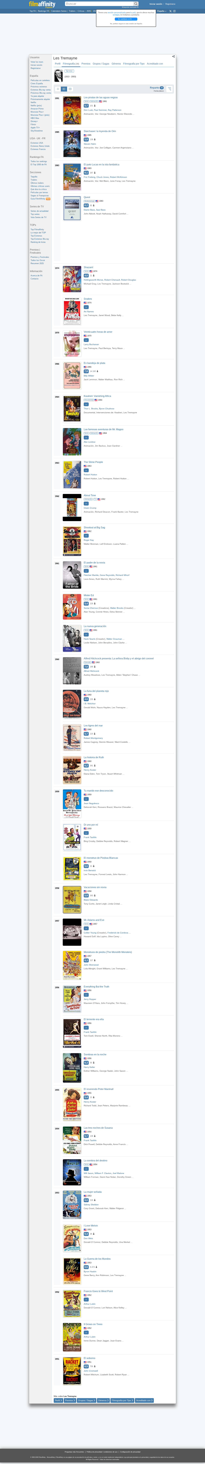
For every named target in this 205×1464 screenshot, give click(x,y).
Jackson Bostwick (120, 284)
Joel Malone (118, 1173)
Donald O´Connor (92, 1242)
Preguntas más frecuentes (74, 1452)
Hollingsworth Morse (93, 280)
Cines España (37, 83)
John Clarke (119, 642)
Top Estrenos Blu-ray (40, 239)
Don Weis (88, 1238)
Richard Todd (90, 1105)
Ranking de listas (38, 242)
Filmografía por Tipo (134, 63)
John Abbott (89, 213)
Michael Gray (90, 284)
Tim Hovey (121, 1003)
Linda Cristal (114, 904)
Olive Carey (113, 936)
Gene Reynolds (107, 575)
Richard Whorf (122, 575)
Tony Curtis (89, 904)
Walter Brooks (116, 608)
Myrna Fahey (115, 579)
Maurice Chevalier (122, 807)
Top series (35, 214)
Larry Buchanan (91, 344)
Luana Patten (119, 544)
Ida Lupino (102, 936)
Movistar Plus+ (37, 112)
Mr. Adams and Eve (94, 920)
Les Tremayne (65, 58)
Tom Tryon (101, 774)
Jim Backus (100, 446)
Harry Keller (89, 1067)
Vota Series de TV (39, 217)
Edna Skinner (116, 612)
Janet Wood (104, 315)
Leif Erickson (106, 544)
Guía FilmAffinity (40, 199)
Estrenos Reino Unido (40, 146)
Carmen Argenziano (121, 147)
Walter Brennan (91, 544)
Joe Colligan (105, 147)
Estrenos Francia (38, 149)
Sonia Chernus (91, 608)
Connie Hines (102, 612)
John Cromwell (91, 1371)
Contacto (34, 279)
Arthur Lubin (89, 1304)
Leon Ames (89, 579)
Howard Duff (90, 936)
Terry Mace (117, 348)
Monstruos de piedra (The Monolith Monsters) (108, 952)
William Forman (91, 1177)
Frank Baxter (117, 512)
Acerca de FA (36, 275)
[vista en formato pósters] (70, 89)
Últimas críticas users (40, 186)
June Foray (115, 181)
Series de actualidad (39, 211)
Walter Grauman (114, 639)
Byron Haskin (90, 1271)
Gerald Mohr (90, 707)
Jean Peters (103, 1105)
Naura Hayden (104, 707)
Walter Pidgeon (116, 1208)
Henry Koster (90, 770)
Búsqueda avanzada (129, 7)
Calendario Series (59, 11)
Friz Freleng (89, 177)
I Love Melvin (91, 1225)
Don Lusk (88, 110)
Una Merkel (124, 1242)
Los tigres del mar (93, 725)
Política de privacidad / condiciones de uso (102, 1452)
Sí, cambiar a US (125, 19)
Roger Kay (89, 540)
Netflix (33, 102)
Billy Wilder (89, 376)
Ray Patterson (114, 110)
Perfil (57, 63)
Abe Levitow (89, 442)
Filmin (33, 124)
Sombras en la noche (95, 1054)
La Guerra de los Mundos (97, 1259)
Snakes (88, 299)
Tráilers (72, 11)
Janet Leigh (101, 904)
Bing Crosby (89, 841)
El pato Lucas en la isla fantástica (101, 164)
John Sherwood (91, 965)
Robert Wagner (121, 841)
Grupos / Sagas (101, 63)
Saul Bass (101, 210)
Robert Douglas (128, 280)
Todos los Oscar (38, 260)
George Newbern (107, 114)
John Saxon (119, 1071)
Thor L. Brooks (91, 408)
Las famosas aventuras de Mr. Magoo (103, 429)
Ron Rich (118, 379)
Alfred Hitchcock (91, 671)
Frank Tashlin (90, 837)
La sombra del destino (95, 1160)
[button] (173, 56)
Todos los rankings (39, 161)
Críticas (81, 11)
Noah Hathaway (103, 213)
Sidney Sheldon (91, 1204)
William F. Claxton (103, 1173)
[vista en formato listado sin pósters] (58, 89)
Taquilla (34, 177)
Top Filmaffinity (37, 229)
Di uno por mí (91, 824)
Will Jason (88, 1173)
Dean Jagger (103, 1340)
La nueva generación (95, 626)
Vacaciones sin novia (95, 887)
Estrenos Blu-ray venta (41, 90)
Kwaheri (118, 412)
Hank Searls (89, 639)
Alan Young (89, 612)
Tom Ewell (88, 1036)
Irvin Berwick (90, 870)
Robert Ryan (121, 1374)
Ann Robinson (102, 1275)
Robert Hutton (90, 474)
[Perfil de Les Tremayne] (58, 75)
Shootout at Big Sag (94, 527)
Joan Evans (115, 1340)
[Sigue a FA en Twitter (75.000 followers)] (170, 11)
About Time (90, 495)
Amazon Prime (37, 109)
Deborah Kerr (90, 807)
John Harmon (119, 874)
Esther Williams (91, 1071)
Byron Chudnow (106, 408)
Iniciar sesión (36, 65)
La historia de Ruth (94, 757)
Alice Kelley (118, 1307)
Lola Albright (89, 968)
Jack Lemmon (90, 379)
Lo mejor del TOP (38, 233)
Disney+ (34, 121)
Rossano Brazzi (105, 807)
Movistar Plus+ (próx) (40, 115)
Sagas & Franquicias (40, 195)
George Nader (106, 1071)
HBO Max (35, 118)
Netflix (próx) (36, 105)
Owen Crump (90, 508)
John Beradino (105, 642)
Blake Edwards (91, 900)
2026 (95, 11)
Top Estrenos (36, 236)
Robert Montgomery (93, 738)
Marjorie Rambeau (119, 1105)
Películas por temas (39, 192)
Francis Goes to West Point (98, 1291)
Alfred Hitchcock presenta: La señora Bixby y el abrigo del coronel (119, 658)
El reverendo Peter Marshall (98, 1089)
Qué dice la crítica (39, 189)
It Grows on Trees (93, 1324)
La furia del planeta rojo (96, 691)
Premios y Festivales (40, 257)
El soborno (89, 1358)
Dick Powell (89, 1144)
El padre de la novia (94, 562)
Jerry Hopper (90, 999)
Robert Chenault (112, 280)
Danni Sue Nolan (108, 1177)
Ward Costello (121, 742)
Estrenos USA (37, 143)
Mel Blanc (104, 181)
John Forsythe (108, 1003)
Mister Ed (89, 595)
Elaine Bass (89, 210)
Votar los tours (37, 62)
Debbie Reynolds (104, 841)
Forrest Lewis (105, 874)
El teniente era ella (94, 1019)
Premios (85, 63)
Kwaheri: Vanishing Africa (97, 396)
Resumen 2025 (37, 263)
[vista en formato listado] (64, 89)
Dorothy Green (124, 1177)
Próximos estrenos (39, 87)
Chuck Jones (102, 177)
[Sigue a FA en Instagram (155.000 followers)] (174, 11)
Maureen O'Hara (92, 1003)
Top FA (33, 11)
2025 (89, 11)
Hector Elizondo (124, 114)
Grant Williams (103, 968)
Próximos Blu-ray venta (41, 93)
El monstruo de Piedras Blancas (101, 858)
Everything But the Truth (96, 986)
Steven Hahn (90, 144)
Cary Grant (89, 1208)
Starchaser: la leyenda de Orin (100, 131)
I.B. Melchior (90, 703)
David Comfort (119, 213)
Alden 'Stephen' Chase (127, 675)
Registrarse (170, 4)
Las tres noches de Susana (98, 1128)
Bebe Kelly (116, 315)
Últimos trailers (37, 183)
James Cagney (91, 742)
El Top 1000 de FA (39, 164)
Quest (87, 197)
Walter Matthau (105, 379)
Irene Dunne (90, 1340)
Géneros (116, 63)
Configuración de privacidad (130, 1452)
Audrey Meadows (92, 675)
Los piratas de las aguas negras (101, 97)
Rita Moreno (114, 1036)
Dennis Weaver (106, 742)
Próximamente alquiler (40, 99)
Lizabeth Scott (107, 1374)
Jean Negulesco (91, 803)
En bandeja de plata (94, 363)
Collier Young (90, 932)
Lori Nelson (107, 1307)
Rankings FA (43, 11)
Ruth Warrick (102, 579)
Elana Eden (89, 774)
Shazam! (88, 267)
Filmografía (71, 63)
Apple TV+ (35, 127)
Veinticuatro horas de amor (98, 332)
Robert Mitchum (91, 1374)
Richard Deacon (102, 512)
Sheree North (101, 1036)
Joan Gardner (113, 446)
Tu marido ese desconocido (98, 790)
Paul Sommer (100, 110)
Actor (70, 71)
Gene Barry (89, 1275)
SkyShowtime (37, 131)
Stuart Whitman (114, 774)
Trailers (34, 180)
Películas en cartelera (40, 80)
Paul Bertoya (105, 348)
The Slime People (93, 462)
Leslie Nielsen (90, 642)
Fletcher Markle (91, 575)
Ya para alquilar (37, 96)
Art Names (89, 311)
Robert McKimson (118, 177)
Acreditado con (155, 63)
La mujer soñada (93, 1192)
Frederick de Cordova (117, 932)
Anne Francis (119, 1144)
